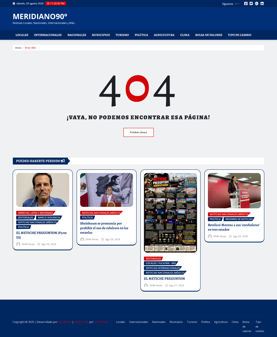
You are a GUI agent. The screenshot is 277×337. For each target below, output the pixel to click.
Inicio (18, 47)
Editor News (81, 322)
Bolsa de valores (208, 35)
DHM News (28, 244)
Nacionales (76, 35)
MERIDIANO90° (40, 16)
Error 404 (30, 47)
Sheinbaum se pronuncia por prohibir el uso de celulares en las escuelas (104, 228)
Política (141, 35)
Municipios (101, 35)
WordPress (64, 322)
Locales (22, 35)
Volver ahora (139, 132)
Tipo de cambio (239, 35)
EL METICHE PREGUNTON (164, 278)
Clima (184, 35)
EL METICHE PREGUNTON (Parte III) (41, 235)
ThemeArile (101, 322)
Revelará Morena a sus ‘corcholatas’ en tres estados (234, 227)
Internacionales (48, 35)
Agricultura (164, 35)
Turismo (122, 35)
